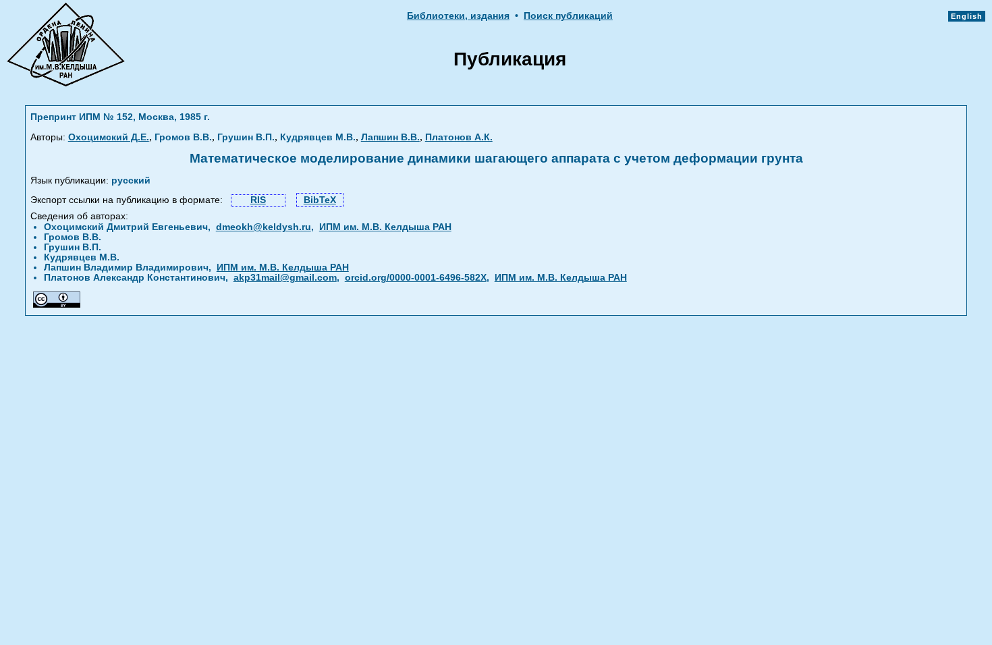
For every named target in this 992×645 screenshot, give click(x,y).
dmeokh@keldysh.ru (263, 227)
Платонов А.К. (459, 137)
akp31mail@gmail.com (285, 278)
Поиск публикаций (568, 16)
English (966, 16)
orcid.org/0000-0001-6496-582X (416, 278)
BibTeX (320, 200)
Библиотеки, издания (458, 16)
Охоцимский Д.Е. (108, 137)
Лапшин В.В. (390, 137)
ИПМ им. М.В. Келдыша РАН (385, 227)
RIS (258, 200)
